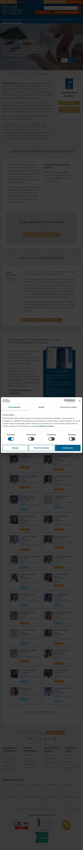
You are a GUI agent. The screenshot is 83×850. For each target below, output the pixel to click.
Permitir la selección (41, 448)
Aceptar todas (67, 448)
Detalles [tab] (41, 407)
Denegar (15, 448)
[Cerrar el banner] (80, 400)
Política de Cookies (46, 426)
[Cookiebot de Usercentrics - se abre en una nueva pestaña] (65, 400)
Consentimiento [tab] (14, 407)
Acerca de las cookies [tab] (68, 407)
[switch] (31, 439)
